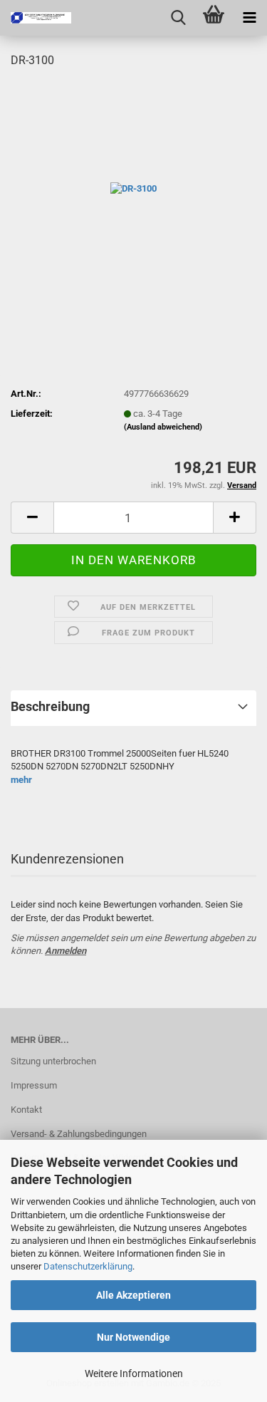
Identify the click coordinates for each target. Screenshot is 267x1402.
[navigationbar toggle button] (249, 18)
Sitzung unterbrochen (53, 1061)
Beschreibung (50, 706)
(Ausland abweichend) (163, 427)
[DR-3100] (133, 187)
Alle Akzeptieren (133, 1295)
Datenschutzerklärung (87, 1266)
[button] (32, 518)
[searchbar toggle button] (178, 18)
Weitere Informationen (134, 1373)
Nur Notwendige (133, 1337)
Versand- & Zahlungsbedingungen (79, 1133)
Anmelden (65, 950)
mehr (21, 779)
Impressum (34, 1085)
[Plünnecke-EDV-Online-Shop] (35, 18)
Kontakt (26, 1109)
